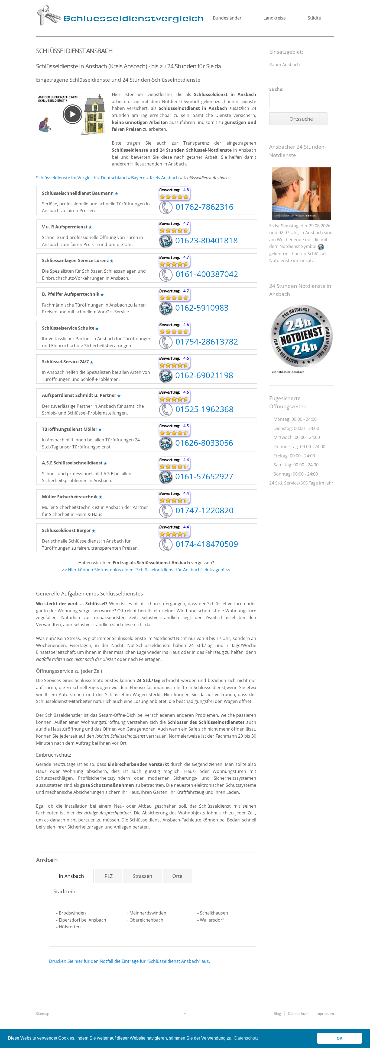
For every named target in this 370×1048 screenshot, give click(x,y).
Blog (277, 1013)
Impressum (325, 1013)
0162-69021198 (203, 375)
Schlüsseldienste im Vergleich (66, 178)
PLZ (109, 876)
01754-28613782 (205, 341)
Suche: (276, 89)
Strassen (142, 876)
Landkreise (275, 18)
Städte (314, 18)
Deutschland (114, 178)
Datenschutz (298, 1013)
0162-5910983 (201, 307)
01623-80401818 (205, 240)
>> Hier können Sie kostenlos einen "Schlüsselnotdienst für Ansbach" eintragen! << (146, 570)
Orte (177, 876)
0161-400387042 (205, 273)
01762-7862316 (203, 206)
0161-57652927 (203, 476)
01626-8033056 (203, 442)
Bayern (138, 178)
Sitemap (42, 1013)
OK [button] (339, 1038)
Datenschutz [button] (246, 1038)
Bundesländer (227, 18)
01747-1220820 (203, 510)
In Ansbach (71, 876)
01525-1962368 (203, 409)
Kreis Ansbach (164, 178)
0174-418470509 (205, 543)
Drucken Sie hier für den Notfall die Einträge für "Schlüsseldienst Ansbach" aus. (129, 961)
